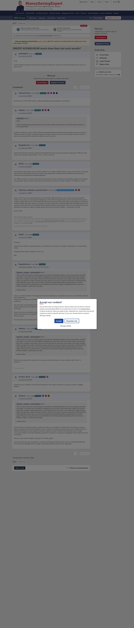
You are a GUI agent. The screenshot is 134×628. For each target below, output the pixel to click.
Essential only (71, 321)
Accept (59, 321)
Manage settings (65, 326)
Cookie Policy (85, 309)
